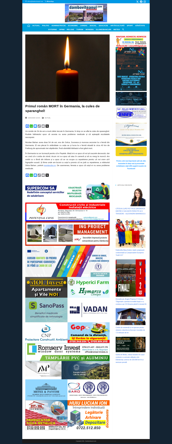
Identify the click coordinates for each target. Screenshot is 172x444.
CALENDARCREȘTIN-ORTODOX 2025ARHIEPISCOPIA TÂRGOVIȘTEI (131, 151)
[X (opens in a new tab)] (137, 1)
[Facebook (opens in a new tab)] (141, 1)
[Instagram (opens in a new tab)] (144, 1)
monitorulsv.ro (50, 165)
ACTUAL (48, 118)
